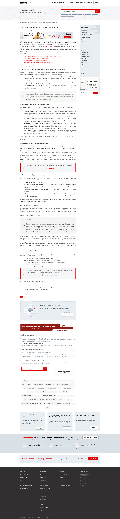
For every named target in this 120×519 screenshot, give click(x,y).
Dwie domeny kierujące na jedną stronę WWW (89, 444)
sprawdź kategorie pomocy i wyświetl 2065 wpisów (64, 371)
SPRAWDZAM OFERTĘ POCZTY (50, 275)
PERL (39, 396)
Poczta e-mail (85, 60)
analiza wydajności (42, 381)
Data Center (22, 482)
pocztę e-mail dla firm (49, 46)
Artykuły (54, 2)
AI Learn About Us (24, 491)
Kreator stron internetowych (46, 493)
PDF (36, 396)
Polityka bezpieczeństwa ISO (26, 485)
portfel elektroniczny (71, 396)
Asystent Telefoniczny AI (45, 488)
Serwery (41, 504)
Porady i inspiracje (86, 37)
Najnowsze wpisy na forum (90, 437)
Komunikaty (89, 2)
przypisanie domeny (87, 14)
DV (54, 384)
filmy (25, 388)
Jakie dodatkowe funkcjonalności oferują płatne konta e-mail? (38, 62)
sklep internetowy (37, 403)
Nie (25, 297)
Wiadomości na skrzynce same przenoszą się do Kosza (36, 444)
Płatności (77, 2)
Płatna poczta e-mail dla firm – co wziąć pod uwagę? (36, 58)
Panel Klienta (85, 52)
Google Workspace (44, 499)
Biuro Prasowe (23, 480)
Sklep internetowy (86, 66)
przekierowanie (50, 399)
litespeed (51, 391)
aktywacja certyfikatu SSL (77, 14)
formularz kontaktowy (40, 388)
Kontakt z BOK (93, 458)
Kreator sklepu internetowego (46, 482)
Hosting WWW (43, 477)
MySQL (65, 392)
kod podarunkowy (67, 388)
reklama (24, 403)
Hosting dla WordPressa (45, 491)
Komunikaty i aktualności (65, 485)
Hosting (84, 68)
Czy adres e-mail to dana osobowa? (35, 64)
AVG (61, 381)
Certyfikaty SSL (85, 50)
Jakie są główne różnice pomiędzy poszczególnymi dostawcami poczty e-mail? (42, 56)
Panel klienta (27, 395)
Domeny (84, 64)
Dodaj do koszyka (66, 314)
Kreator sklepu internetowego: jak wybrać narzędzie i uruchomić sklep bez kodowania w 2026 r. (45, 354)
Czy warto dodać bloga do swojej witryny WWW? (33, 349)
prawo (24, 399)
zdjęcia (48, 407)
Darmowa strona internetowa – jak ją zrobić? (33, 360)
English (83, 73)
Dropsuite (48, 384)
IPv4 (60, 388)
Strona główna (23, 517)
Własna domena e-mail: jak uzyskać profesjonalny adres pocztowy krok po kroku (41, 338)
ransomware (60, 399)
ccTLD (65, 381)
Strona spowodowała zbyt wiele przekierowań (62, 444)
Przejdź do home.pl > (33, 2)
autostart (55, 381)
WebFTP (58, 403)
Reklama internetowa (86, 71)
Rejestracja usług (85, 54)
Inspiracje (82, 2)
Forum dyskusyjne (64, 474)
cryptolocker (70, 381)
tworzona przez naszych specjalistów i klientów (47, 438)
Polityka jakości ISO (24, 488)
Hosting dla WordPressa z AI (52, 388)
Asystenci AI (84, 39)
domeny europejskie (38, 384)
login (56, 391)
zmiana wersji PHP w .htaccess (67, 16)
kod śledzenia (30, 391)
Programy (84, 58)
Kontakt (96, 2)
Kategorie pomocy (31, 517)
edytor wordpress (65, 384)
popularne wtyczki (61, 396)
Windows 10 (66, 403)
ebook (58, 384)
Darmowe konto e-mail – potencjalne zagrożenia (35, 60)
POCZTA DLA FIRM (50, 168)
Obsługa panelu (60, 2)
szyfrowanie (50, 403)
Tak (22, 297)
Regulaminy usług (44, 510)
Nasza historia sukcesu (25, 474)
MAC (60, 391)
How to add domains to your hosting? (85, 415)
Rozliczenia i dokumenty (87, 34)
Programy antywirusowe (45, 501)
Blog (61, 480)
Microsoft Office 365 (44, 485)
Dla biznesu (84, 32)
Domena (42, 474)
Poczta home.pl (49, 395)
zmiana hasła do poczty (66, 14)
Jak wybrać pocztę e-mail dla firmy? (32, 66)
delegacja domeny (27, 384)
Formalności (84, 62)
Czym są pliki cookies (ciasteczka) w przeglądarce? (34, 343)
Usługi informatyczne (86, 56)
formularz (31, 388)
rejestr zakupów (69, 399)
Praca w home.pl (23, 477)
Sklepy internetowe (44, 507)
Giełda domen (85, 48)
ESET (72, 384)
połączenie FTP (95, 14)
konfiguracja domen (41, 392)
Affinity (25, 381)
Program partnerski (64, 482)
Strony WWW (85, 46)
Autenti (50, 381)
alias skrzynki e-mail (33, 381)
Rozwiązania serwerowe (87, 41)
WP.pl (74, 403)
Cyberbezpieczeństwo (87, 43)
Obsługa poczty (69, 2)
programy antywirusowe (36, 399)
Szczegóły (39, 428)
